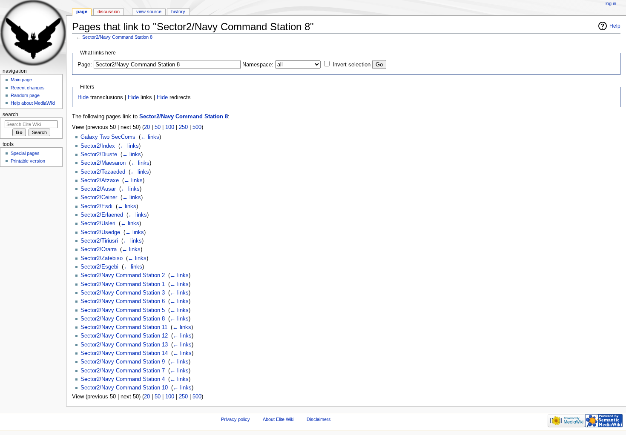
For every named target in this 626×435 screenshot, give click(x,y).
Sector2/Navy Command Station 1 (122, 284)
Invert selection (351, 65)
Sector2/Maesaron (103, 163)
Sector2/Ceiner (98, 197)
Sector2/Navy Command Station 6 (122, 301)
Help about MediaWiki (33, 103)
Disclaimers (319, 419)
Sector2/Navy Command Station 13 (124, 345)
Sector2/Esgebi (99, 267)
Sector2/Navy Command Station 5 (122, 310)
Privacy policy (235, 419)
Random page (25, 95)
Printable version (28, 160)
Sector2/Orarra (98, 249)
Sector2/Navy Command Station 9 (122, 362)
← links (150, 137)
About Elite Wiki (278, 419)
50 (158, 127)
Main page (21, 79)
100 (169, 127)
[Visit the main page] (33, 33)
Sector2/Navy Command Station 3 (122, 293)
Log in (611, 3)
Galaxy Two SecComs (107, 137)
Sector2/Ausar (98, 189)
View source (148, 11)
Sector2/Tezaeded (102, 172)
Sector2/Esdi (96, 206)
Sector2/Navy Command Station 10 (124, 388)
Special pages (25, 153)
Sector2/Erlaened (101, 215)
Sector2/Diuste (98, 154)
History (178, 11)
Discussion (109, 11)
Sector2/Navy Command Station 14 (124, 353)
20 (147, 127)
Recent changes (28, 87)
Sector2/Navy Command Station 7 (122, 371)
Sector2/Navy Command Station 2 (122, 275)
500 (196, 127)
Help (614, 26)
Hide (83, 97)
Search (10, 114)
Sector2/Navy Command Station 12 (124, 336)
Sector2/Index (97, 146)
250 (183, 127)
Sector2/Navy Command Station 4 (122, 379)
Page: (85, 65)
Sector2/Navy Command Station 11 (123, 327)
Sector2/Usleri (97, 223)
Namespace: (257, 65)
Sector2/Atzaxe (99, 180)
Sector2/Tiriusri (99, 241)
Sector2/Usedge (100, 232)
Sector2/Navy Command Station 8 (117, 37)
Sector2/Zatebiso (101, 258)
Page (81, 11)
